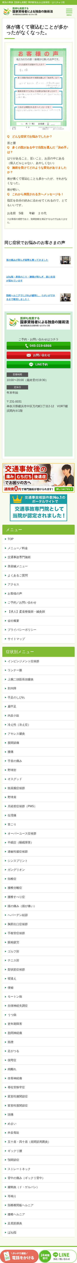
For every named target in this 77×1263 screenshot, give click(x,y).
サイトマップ (16, 638)
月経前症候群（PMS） (22, 806)
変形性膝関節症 (18, 1096)
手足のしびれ (16, 697)
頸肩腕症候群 (16, 788)
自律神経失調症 (18, 1005)
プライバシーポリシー (22, 629)
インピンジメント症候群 (23, 661)
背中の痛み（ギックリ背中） (26, 1177)
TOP (11, 539)
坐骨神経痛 (15, 1078)
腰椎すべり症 (16, 896)
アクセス (13, 584)
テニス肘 (13, 960)
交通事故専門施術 (19, 557)
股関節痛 (13, 742)
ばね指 (12, 1232)
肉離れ (12, 1069)
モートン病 (15, 996)
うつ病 (12, 1014)
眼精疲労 (13, 942)
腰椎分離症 (15, 887)
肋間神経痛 (15, 1032)
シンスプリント (18, 860)
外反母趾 (13, 1132)
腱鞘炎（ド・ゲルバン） (23, 1187)
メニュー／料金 (18, 548)
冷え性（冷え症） (19, 724)
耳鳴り (12, 1196)
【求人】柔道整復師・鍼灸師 (26, 611)
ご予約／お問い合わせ (22, 602)
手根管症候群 (16, 933)
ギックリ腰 (15, 1150)
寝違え (12, 978)
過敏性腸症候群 (18, 851)
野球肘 (12, 770)
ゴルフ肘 (13, 951)
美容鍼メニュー (18, 566)
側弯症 (12, 1060)
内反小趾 (13, 715)
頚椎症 (12, 878)
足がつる (13, 1051)
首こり (12, 824)
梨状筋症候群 (16, 969)
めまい (12, 1123)
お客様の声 (15, 593)
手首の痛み (15, 760)
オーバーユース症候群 (22, 833)
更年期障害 (15, 1023)
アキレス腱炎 (16, 733)
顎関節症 (13, 1159)
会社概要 (13, 620)
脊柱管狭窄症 (16, 1087)
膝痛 (10, 751)
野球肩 (12, 797)
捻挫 (10, 1041)
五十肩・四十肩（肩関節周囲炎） (29, 1141)
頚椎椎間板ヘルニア (20, 1205)
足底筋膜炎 (15, 1223)
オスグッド (15, 779)
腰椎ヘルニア (16, 1214)
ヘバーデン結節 (18, 915)
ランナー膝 (15, 670)
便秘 (10, 987)
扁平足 (12, 706)
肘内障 (12, 688)
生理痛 (12, 815)
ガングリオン (16, 869)
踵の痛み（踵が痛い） (22, 906)
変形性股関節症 (18, 1105)
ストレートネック (19, 1169)
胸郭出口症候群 (18, 924)
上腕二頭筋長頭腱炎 (20, 679)
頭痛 (10, 1114)
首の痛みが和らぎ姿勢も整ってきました (27, 260)
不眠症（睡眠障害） (20, 842)
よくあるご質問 (18, 575)
